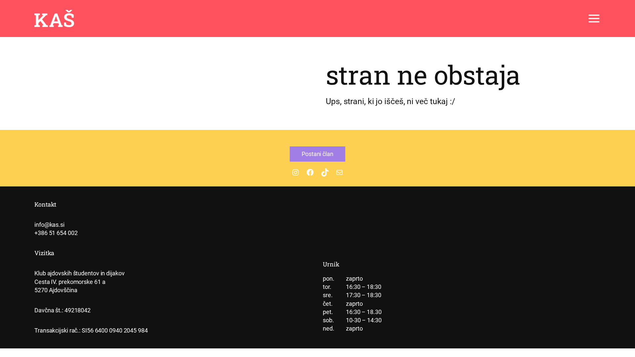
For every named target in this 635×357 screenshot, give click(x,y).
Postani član (317, 153)
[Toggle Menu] (594, 18)
